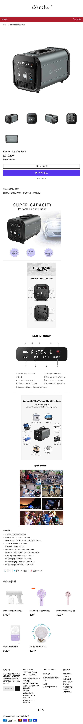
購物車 (79, 19)
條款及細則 (67, 679)
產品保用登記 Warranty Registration (67, 689)
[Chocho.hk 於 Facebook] (39, 710)
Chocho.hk (11, 716)
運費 (12, 159)
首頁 (4, 25)
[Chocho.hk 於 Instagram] (43, 710)
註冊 (17, 688)
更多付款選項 (41, 178)
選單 (5, 19)
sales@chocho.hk (51, 687)
